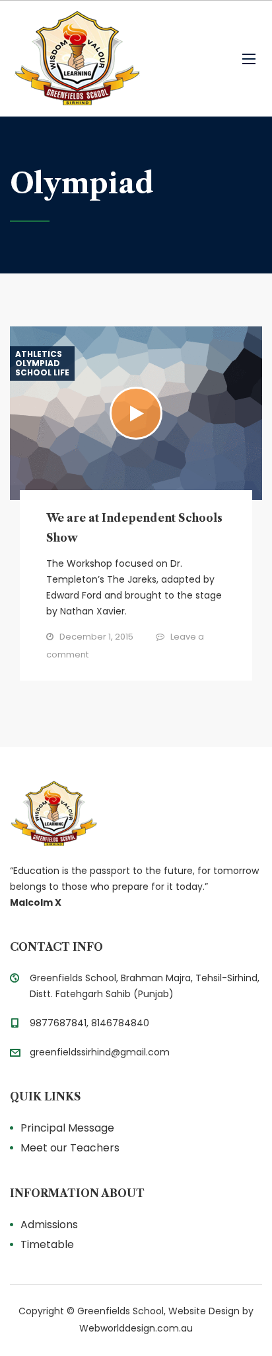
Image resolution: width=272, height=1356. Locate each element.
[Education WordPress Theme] (136, 814)
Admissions (49, 1224)
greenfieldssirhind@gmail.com (100, 1052)
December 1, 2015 (96, 636)
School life (42, 373)
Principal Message (67, 1128)
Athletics (38, 354)
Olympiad (37, 363)
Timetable (47, 1244)
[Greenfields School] (76, 59)
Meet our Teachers (69, 1147)
